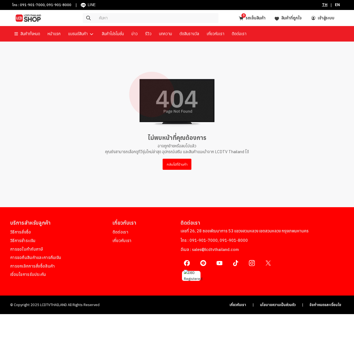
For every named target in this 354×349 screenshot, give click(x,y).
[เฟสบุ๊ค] (187, 263)
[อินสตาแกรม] (252, 263)
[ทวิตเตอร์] (268, 263)
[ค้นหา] (134, 18)
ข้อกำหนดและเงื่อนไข (325, 304)
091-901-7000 (32, 4)
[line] (203, 263)
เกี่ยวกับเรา (238, 304)
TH (324, 4)
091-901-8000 (58, 4)
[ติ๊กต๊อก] (236, 263)
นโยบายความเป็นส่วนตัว (278, 304)
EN (337, 4)
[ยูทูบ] (219, 263)
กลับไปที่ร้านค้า (177, 164)
